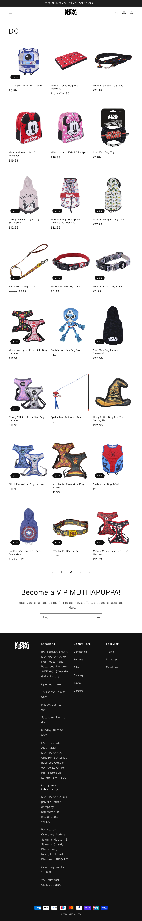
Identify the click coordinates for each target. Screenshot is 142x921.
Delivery (79, 675)
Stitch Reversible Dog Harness (27, 484)
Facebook (112, 667)
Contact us (80, 651)
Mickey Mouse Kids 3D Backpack (22, 154)
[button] (10, 12)
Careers (78, 690)
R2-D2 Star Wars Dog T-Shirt (25, 85)
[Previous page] (52, 572)
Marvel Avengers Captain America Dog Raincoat (65, 221)
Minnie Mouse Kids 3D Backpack (70, 152)
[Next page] (90, 572)
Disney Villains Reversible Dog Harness (26, 419)
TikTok (110, 651)
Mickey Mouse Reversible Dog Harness (110, 553)
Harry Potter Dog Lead (22, 286)
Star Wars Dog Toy (103, 152)
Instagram (112, 659)
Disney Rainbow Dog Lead (108, 85)
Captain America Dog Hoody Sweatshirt (25, 553)
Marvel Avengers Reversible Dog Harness (28, 352)
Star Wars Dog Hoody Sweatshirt (105, 352)
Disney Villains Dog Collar (108, 286)
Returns (78, 659)
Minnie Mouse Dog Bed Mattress (64, 87)
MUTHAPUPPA (75, 914)
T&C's (77, 682)
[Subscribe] (98, 617)
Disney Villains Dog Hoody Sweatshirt (24, 221)
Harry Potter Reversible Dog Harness (67, 486)
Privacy (78, 667)
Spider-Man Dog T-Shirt (107, 484)
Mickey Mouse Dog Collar (66, 286)
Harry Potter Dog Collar (64, 551)
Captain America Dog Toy (65, 350)
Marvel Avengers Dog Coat (108, 219)
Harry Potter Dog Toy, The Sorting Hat (108, 419)
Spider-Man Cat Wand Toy (66, 417)
